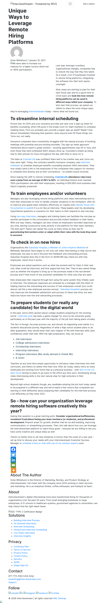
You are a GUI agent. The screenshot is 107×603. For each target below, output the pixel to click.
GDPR (16, 562)
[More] (13, 470)
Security (18, 559)
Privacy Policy (21, 552)
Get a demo (89, 3)
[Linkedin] (13, 459)
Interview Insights (22, 536)
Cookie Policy (20, 556)
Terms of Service (22, 549)
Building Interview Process (27, 520)
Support (12, 582)
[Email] (13, 465)
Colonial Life (61, 177)
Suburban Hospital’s (70, 289)
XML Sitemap (59, 598)
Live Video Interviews (24, 533)
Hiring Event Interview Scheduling (30, 529)
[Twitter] (13, 454)
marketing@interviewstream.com (24, 579)
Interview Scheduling (24, 526)
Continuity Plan (21, 546)
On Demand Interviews (25, 523)
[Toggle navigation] (70, 3)
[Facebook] (13, 449)
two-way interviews (26, 216)
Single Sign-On (21, 565)
